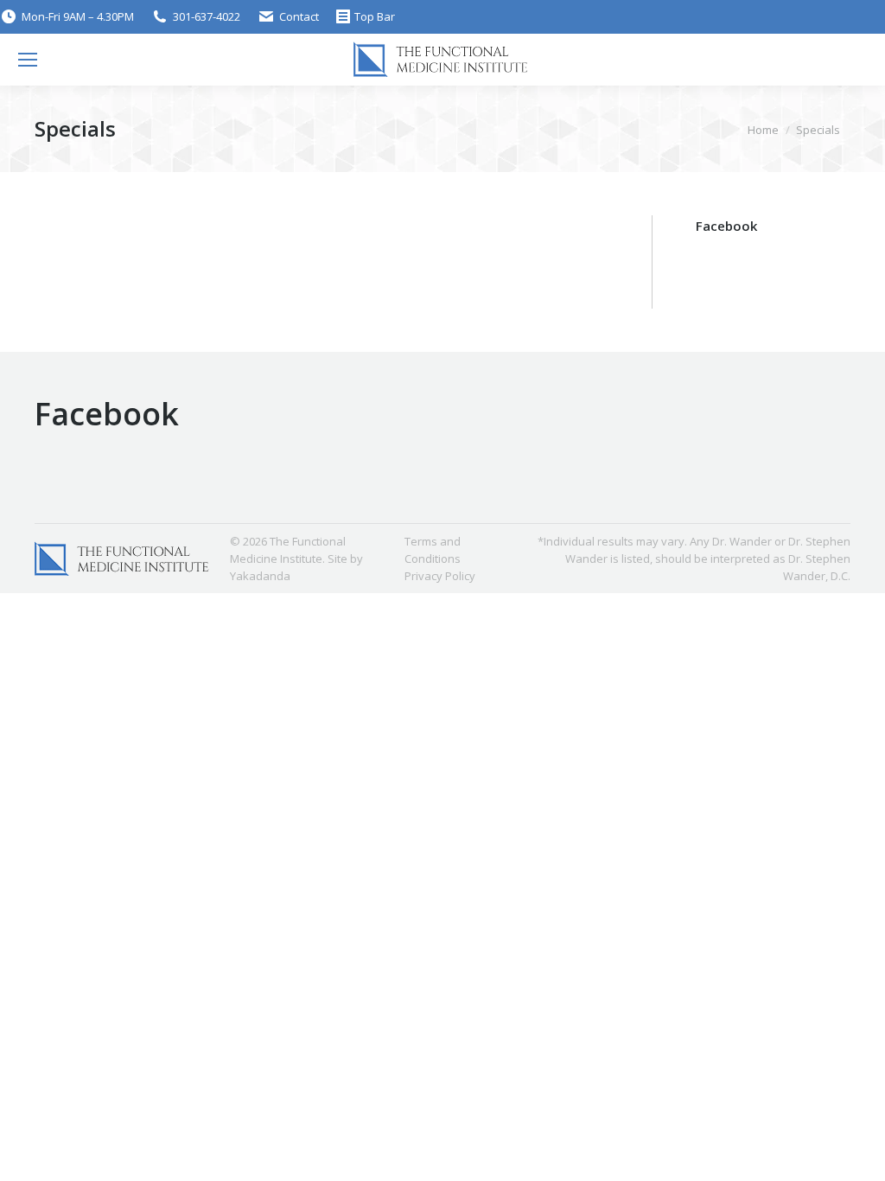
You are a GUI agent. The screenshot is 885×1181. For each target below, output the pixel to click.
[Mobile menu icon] (27, 59)
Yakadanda (260, 576)
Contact (299, 16)
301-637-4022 (206, 16)
